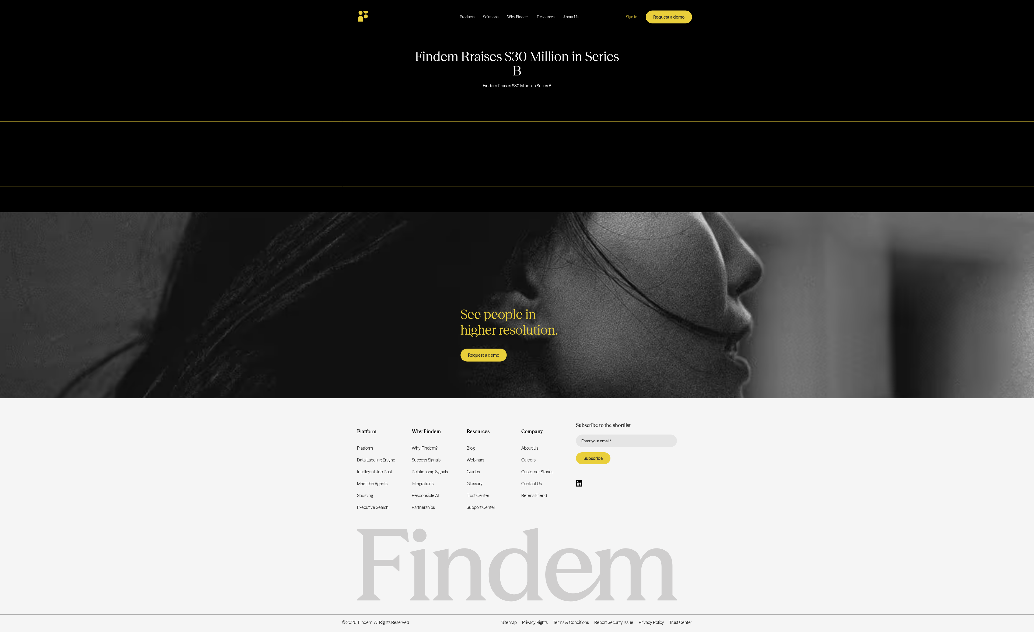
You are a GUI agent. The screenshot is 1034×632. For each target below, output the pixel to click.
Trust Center (478, 495)
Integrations (423, 483)
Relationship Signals (430, 471)
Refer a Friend (534, 495)
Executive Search (373, 507)
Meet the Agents (372, 483)
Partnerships (423, 507)
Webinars (475, 460)
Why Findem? (425, 448)
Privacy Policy (651, 622)
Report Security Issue (613, 622)
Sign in (631, 17)
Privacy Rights (535, 622)
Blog (471, 448)
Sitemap (509, 622)
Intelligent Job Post (374, 471)
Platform (365, 448)
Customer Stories (537, 471)
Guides (473, 471)
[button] (467, 17)
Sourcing (365, 495)
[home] (379, 17)
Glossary (475, 483)
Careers (528, 460)
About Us (529, 448)
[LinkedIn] (579, 484)
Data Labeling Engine (376, 460)
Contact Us (531, 483)
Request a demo (668, 17)
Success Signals (426, 460)
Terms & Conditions (571, 622)
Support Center (481, 507)
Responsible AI (425, 495)
